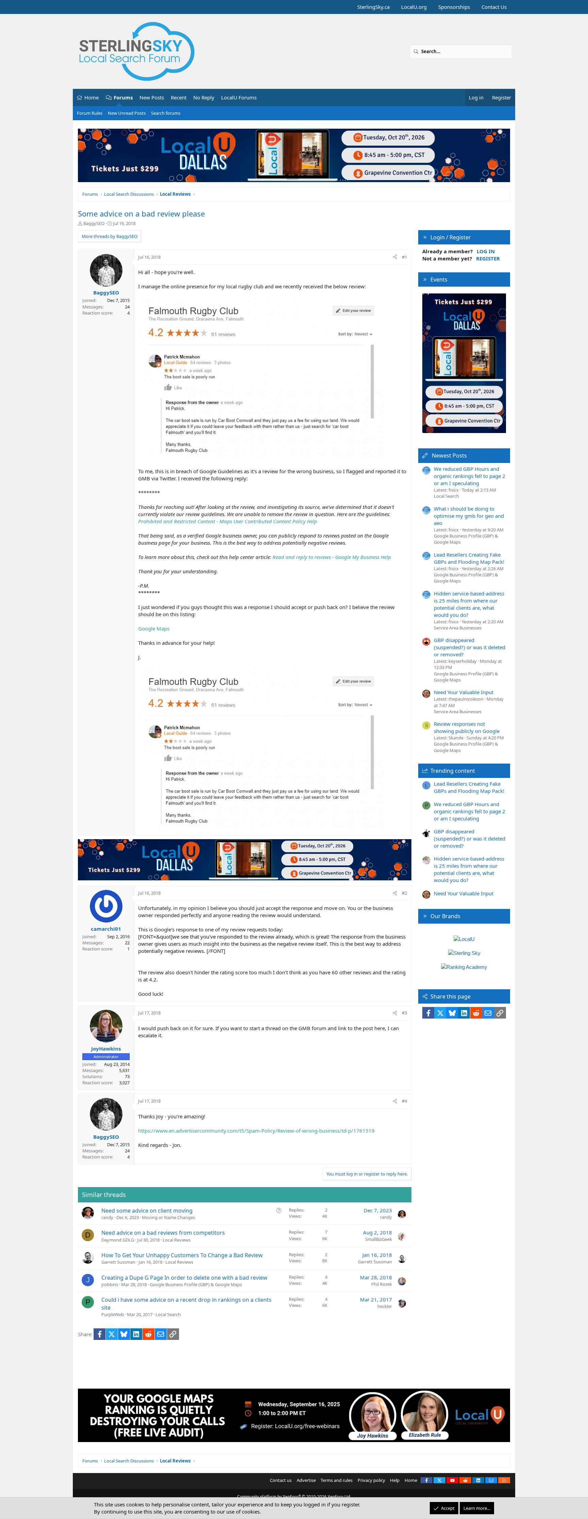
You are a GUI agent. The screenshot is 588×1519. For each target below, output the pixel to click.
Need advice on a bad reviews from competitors (163, 1232)
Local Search (168, 1314)
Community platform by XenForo (294, 1497)
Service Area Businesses (457, 628)
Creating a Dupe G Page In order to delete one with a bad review (184, 1277)
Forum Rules (89, 113)
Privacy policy (371, 1480)
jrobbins (109, 1284)
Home (91, 97)
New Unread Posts (127, 113)
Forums (123, 97)
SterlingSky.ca (373, 6)
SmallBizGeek (378, 1239)
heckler (384, 1306)
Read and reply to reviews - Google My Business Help (332, 557)
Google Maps (153, 628)
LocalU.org (414, 6)
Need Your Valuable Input (463, 692)
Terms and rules (337, 1480)
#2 (404, 893)
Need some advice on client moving (147, 1210)
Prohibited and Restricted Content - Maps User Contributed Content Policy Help (227, 521)
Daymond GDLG (117, 1240)
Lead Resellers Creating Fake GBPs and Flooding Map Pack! (469, 558)
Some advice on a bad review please (141, 213)
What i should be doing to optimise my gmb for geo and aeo (469, 515)
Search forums (165, 113)
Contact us (281, 1480)
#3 (404, 1013)
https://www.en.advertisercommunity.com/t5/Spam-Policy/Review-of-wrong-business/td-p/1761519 (256, 1130)
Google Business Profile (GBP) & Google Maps (196, 1284)
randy (107, 1217)
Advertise (306, 1480)
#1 (404, 257)
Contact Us (494, 6)
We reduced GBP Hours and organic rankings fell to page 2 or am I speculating (469, 475)
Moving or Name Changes (168, 1217)
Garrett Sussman (118, 1262)
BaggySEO (93, 223)
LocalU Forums (239, 97)
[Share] (394, 257)
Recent (178, 97)
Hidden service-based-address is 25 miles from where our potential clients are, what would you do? (469, 604)
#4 (404, 1101)
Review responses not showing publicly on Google (467, 727)
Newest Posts (449, 455)
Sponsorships (454, 6)
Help (394, 1480)
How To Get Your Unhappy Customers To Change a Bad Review (182, 1255)
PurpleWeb (112, 1314)
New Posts (152, 97)
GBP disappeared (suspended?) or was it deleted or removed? (469, 647)
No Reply (203, 97)
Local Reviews (177, 1240)
